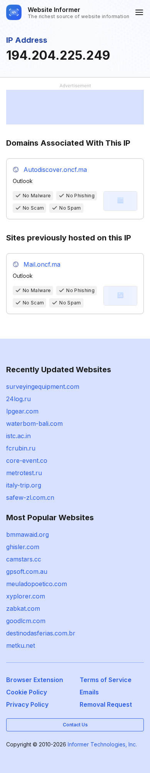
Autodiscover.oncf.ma (55, 169)
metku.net (20, 645)
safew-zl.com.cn (30, 497)
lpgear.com (22, 411)
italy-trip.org (23, 485)
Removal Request (106, 704)
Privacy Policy (27, 704)
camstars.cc (23, 559)
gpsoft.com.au (26, 571)
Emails (89, 692)
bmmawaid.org (27, 534)
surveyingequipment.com (42, 386)
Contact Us (75, 725)
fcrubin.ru (20, 448)
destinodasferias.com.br (40, 633)
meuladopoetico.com (36, 584)
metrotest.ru (24, 473)
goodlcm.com (25, 621)
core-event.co (26, 460)
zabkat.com (23, 608)
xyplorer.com (25, 596)
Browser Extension (34, 680)
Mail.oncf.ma (41, 264)
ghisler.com (22, 547)
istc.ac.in (18, 436)
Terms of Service (106, 680)
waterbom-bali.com (34, 423)
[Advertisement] (75, 107)
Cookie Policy (26, 692)
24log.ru (18, 399)
